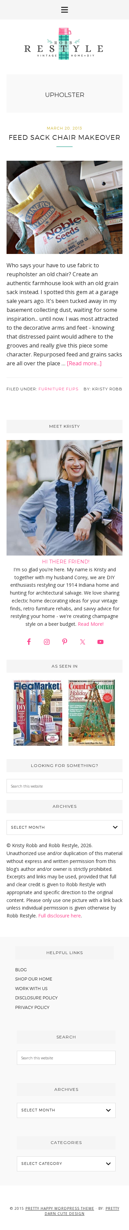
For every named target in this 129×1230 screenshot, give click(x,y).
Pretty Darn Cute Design (82, 1211)
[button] (64, 10)
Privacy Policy (32, 1007)
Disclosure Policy (36, 997)
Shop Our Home (33, 979)
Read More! (91, 624)
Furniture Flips (58, 389)
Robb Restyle (64, 43)
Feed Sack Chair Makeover (64, 137)
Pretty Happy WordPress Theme (59, 1208)
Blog (21, 969)
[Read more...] (84, 363)
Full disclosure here (59, 915)
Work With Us (31, 988)
